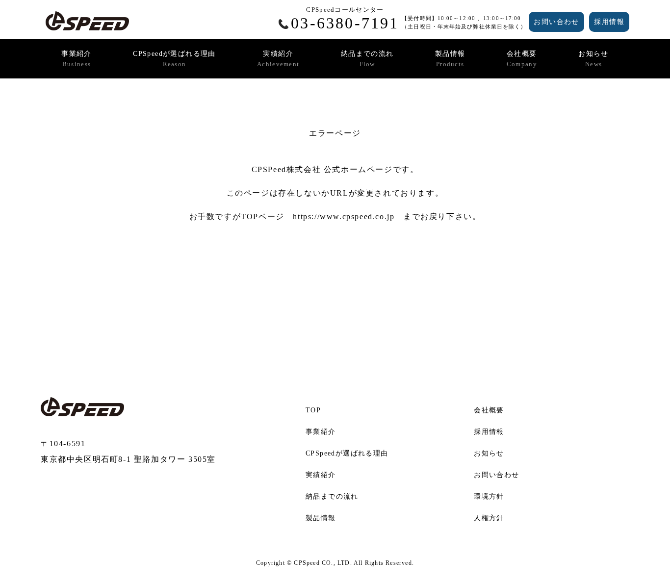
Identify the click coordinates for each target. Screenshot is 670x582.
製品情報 (450, 59)
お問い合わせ (556, 21)
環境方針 (489, 496)
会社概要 (522, 59)
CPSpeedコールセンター (345, 19)
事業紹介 (76, 59)
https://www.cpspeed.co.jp (343, 216)
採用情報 (609, 21)
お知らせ (593, 59)
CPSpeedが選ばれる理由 (174, 59)
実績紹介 (278, 59)
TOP (313, 410)
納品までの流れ (367, 59)
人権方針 (489, 518)
